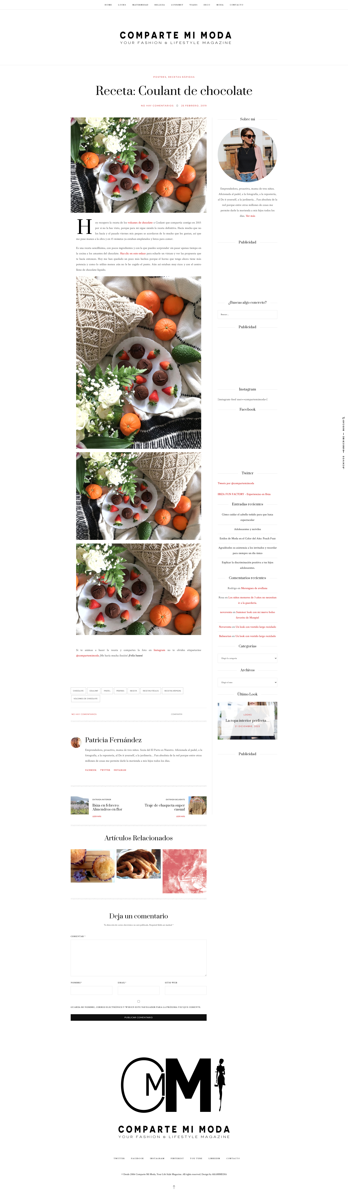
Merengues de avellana (254, 588)
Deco (207, 4)
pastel (107, 691)
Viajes (194, 4)
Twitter (105, 770)
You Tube (196, 1158)
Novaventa (225, 627)
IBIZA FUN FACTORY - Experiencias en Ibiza (244, 494)
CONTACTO (236, 4)
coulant (94, 691)
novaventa (226, 612)
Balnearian (225, 636)
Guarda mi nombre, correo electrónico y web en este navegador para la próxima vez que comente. (136, 1007)
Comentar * (78, 936)
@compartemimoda (87, 656)
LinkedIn (214, 1158)
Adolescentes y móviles (247, 529)
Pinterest (177, 1158)
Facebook (90, 770)
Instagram (159, 650)
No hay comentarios (157, 105)
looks (248, 715)
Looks (122, 4)
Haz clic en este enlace (133, 253)
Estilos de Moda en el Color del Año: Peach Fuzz (248, 538)
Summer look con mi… (247, 720)
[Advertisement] (247, 272)
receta (133, 691)
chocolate (78, 691)
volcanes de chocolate (140, 223)
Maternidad (140, 4)
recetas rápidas (172, 691)
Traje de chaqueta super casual (165, 807)
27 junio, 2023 (247, 726)
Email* (122, 983)
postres (120, 691)
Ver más (250, 216)
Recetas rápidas (181, 77)
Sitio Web (171, 983)
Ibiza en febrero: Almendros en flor (107, 807)
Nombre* (76, 983)
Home (108, 4)
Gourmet (177, 4)
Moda (220, 4)
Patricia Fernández (113, 740)
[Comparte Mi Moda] (174, 37)
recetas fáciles (151, 691)
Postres (159, 77)
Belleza (160, 4)
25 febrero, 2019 (194, 105)
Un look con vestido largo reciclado (256, 627)
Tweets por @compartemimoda (236, 483)
